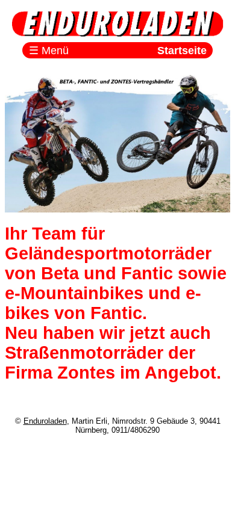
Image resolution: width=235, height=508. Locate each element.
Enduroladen (45, 421)
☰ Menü (49, 51)
